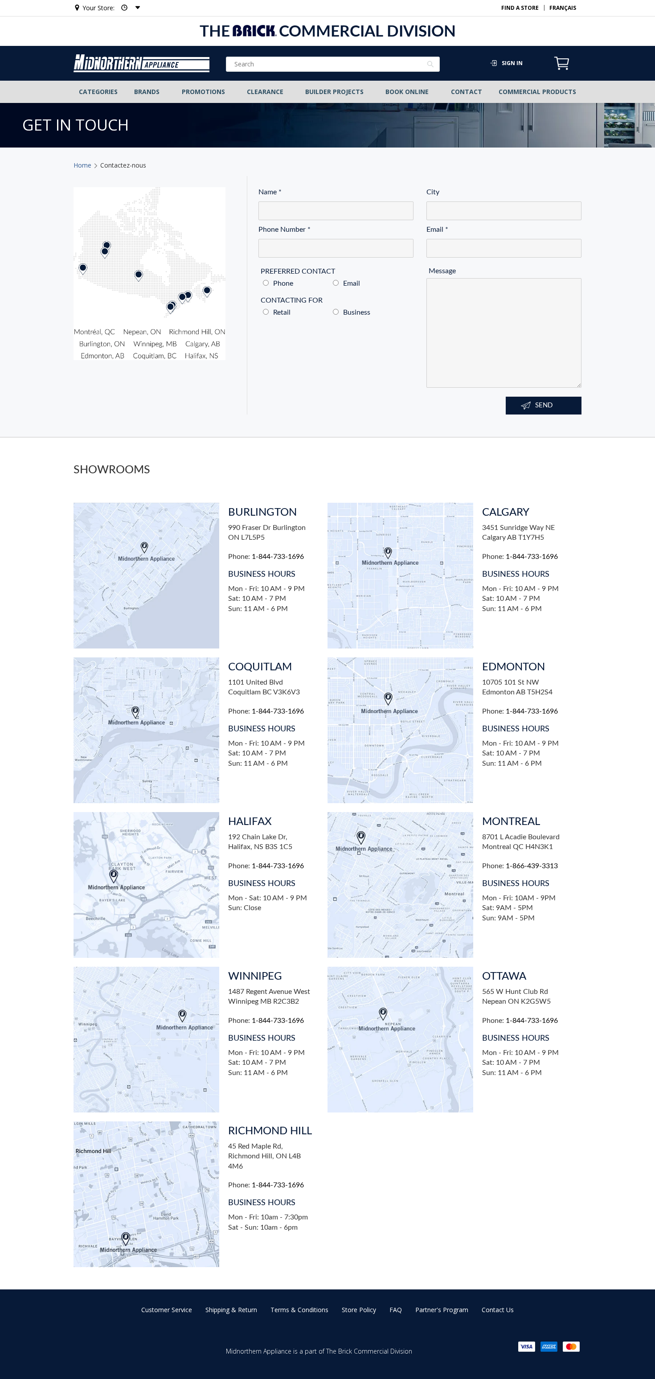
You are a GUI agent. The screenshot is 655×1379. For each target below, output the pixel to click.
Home (82, 165)
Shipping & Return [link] (231, 1309)
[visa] (527, 1346)
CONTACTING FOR (292, 300)
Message (442, 271)
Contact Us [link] (498, 1309)
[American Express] (549, 1346)
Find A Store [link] (520, 8)
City (432, 192)
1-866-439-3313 (532, 866)
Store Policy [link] (359, 1309)
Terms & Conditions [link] (299, 1309)
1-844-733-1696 (278, 556)
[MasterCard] (571, 1346)
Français (562, 8)
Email (437, 229)
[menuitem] (98, 92)
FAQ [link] (395, 1309)
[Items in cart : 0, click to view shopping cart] (562, 68)
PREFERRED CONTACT (298, 271)
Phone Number (284, 229)
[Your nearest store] (128, 8)
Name (270, 192)
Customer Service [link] (166, 1309)
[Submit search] (430, 65)
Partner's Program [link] (441, 1309)
